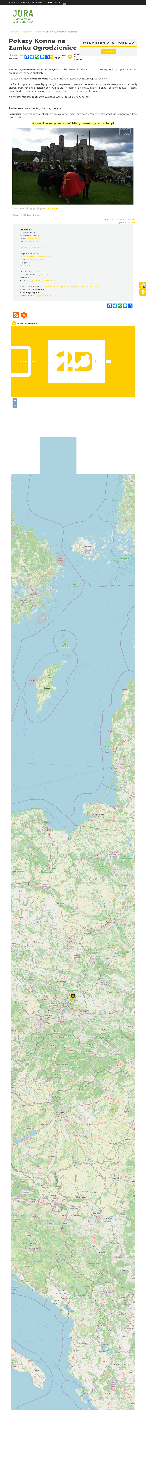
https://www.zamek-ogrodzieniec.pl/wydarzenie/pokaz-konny (70, 286)
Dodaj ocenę (50, 208)
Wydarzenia (25, 265)
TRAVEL (52, 2)
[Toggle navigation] (64, 3)
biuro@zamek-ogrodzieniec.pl (41, 280)
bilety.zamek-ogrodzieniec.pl (93, 123)
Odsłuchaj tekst (60, 56)
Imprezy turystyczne (45, 295)
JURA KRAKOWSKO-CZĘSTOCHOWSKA (26, 2)
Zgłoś (131, 219)
